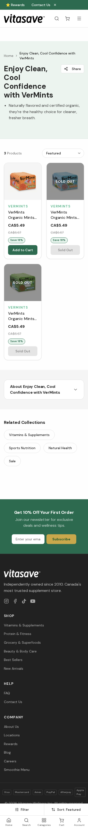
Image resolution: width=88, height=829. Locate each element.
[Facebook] (15, 601)
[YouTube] (32, 601)
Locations (12, 735)
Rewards (11, 744)
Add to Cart (22, 250)
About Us (11, 726)
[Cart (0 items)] (67, 18)
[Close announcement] (55, 5)
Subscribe (61, 539)
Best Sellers (13, 660)
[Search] (57, 18)
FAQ (7, 693)
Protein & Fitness (17, 634)
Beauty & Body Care (20, 651)
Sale (12, 461)
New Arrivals (13, 668)
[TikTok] (24, 601)
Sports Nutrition (22, 448)
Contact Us (41, 5)
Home (8, 55)
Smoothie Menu (17, 769)
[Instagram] (6, 601)
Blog (7, 752)
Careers (10, 761)
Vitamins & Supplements (29, 435)
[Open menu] (79, 18)
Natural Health (60, 448)
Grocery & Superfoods (22, 642)
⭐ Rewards (15, 5)
